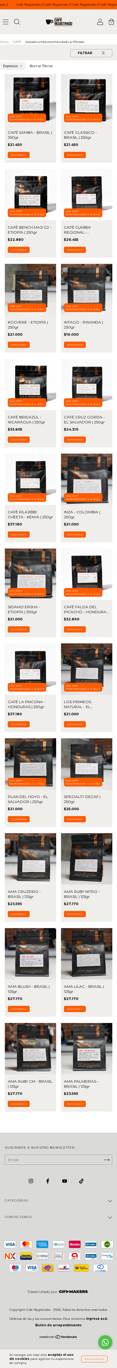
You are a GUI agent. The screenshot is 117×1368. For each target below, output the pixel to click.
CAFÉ (17, 42)
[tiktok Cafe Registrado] (81, 1181)
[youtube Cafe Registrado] (65, 1181)
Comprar (19, 154)
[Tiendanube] (58, 1337)
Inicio (4, 42)
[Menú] (5, 22)
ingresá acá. (97, 1319)
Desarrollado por (42, 1291)
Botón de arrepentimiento (58, 1325)
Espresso (10, 66)
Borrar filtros (41, 65)
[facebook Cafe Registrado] (48, 1181)
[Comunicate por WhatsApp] (105, 1342)
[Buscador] (17, 22)
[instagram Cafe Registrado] (31, 1181)
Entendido (94, 1359)
